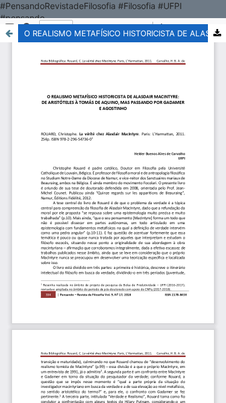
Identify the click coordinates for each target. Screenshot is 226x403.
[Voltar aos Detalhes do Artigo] (9, 33)
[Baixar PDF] (217, 33)
